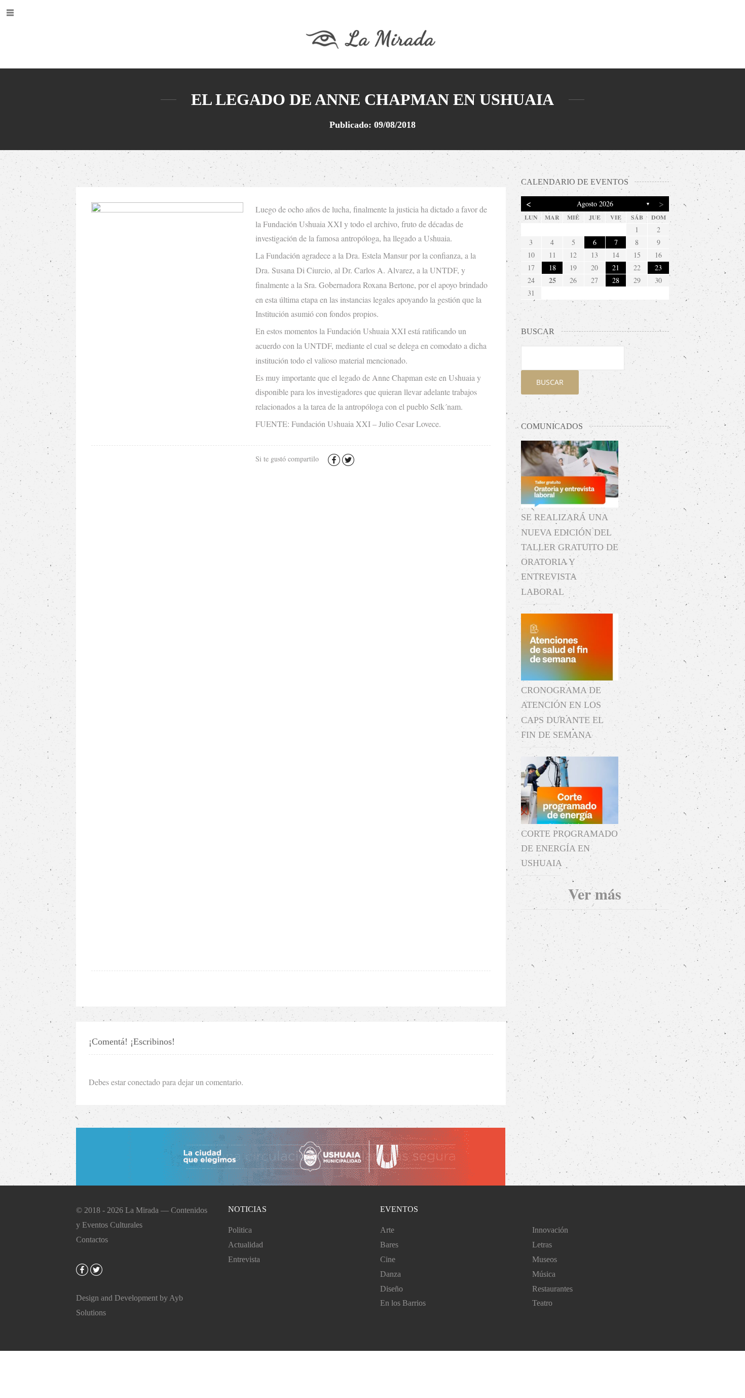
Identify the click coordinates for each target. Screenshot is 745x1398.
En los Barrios (403, 1303)
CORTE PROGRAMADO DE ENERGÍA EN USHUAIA (569, 849)
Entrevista (244, 1259)
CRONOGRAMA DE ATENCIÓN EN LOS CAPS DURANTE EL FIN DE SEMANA (562, 712)
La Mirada (142, 1210)
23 (658, 267)
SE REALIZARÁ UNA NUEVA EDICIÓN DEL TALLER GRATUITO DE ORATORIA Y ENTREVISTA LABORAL (569, 554)
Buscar (550, 382)
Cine (387, 1259)
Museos (544, 1259)
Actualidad (245, 1244)
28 (615, 280)
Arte (387, 1230)
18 (552, 267)
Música (543, 1274)
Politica (240, 1230)
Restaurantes (552, 1288)
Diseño (391, 1288)
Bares (389, 1244)
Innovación (550, 1230)
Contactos (92, 1239)
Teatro (542, 1303)
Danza (390, 1274)
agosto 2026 (595, 203)
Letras (542, 1244)
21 (615, 267)
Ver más (594, 893)
